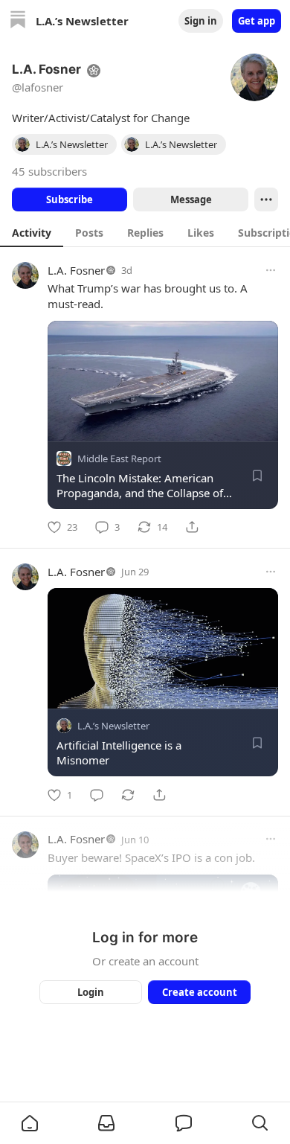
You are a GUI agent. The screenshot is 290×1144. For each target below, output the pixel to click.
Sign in (200, 21)
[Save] (257, 476)
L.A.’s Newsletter (113, 726)
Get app (256, 21)
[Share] (191, 527)
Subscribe (69, 199)
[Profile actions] (266, 199)
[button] (30, 1123)
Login (90, 992)
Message (191, 199)
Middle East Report (119, 458)
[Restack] (128, 795)
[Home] (18, 21)
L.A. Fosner (76, 270)
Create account (199, 992)
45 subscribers (49, 171)
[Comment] (96, 795)
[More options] (271, 270)
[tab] (31, 232)
